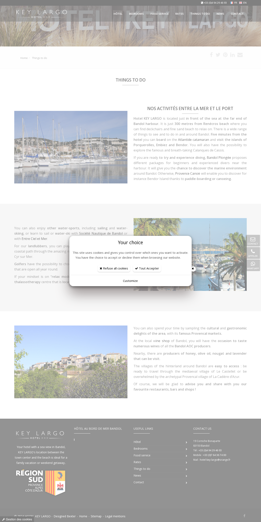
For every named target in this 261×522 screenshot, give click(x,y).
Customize (130, 281)
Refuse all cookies (115, 268)
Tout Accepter (148, 268)
